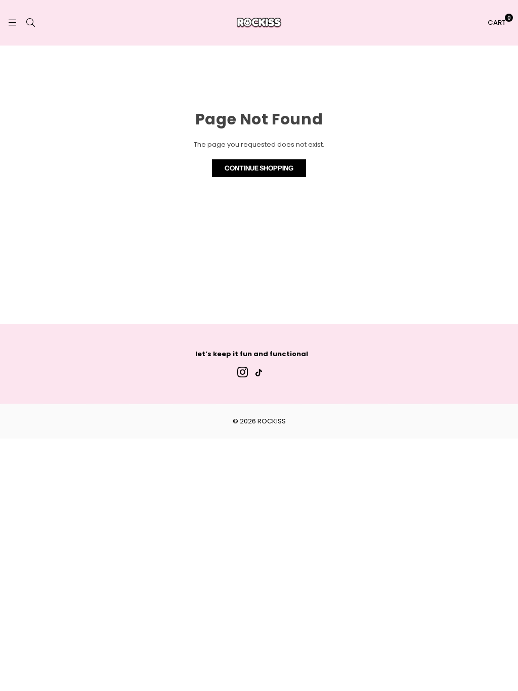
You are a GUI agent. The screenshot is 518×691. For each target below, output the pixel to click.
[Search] (30, 22)
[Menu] (12, 22)
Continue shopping (259, 168)
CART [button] (499, 20)
